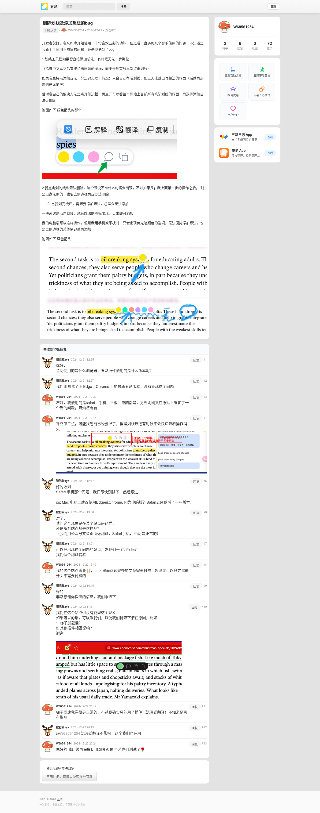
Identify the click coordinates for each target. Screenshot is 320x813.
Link (97, 570)
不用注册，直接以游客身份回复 (69, 776)
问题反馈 (50, 30)
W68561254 (76, 30)
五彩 (273, 6)
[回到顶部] (310, 802)
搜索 (123, 6)
